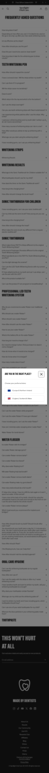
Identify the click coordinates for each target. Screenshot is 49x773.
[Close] (41, 374)
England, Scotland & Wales (22, 398)
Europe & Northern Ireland (22, 390)
